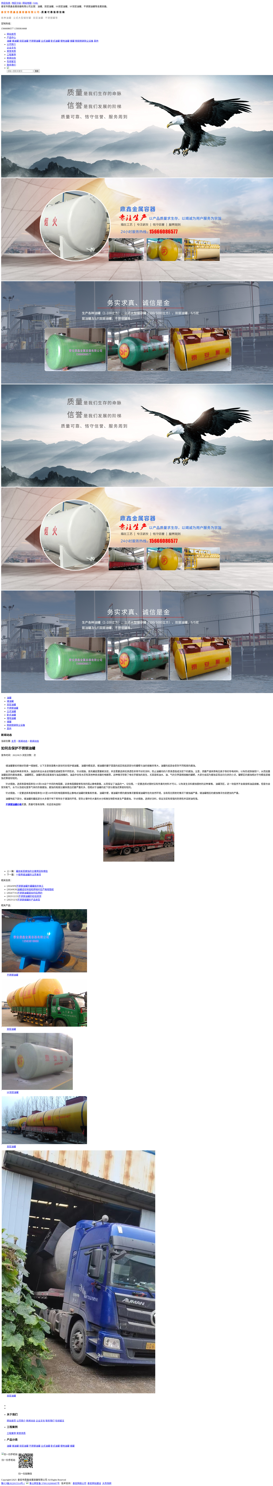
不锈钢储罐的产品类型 (28, 899)
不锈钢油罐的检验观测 (29, 896)
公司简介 (11, 44)
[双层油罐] (44, 1026)
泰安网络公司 (79, 1483)
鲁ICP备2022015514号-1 (13, 1483)
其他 (96, 41)
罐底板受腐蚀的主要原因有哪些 (32, 871)
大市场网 (106, 1483)
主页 (13, 741)
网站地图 (27, 3)
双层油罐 (23, 41)
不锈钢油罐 (34, 41)
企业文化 (11, 48)
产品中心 (11, 37)
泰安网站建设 (94, 1483)
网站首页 (11, 34)
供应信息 (5, 3)
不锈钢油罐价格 (14, 804)
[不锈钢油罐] (44, 971)
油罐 (9, 41)
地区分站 (16, 3)
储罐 (72, 41)
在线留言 (11, 61)
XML (35, 3)
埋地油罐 (64, 41)
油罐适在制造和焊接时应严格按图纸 (35, 889)
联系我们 (11, 65)
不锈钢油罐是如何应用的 (29, 893)
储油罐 (15, 41)
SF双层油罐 (12, 1092)
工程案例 (11, 54)
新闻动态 (11, 58)
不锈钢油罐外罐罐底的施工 (30, 886)
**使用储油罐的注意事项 (28, 874)
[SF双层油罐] (37, 1089)
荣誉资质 (11, 51)
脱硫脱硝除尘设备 (84, 41)
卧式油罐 (55, 41)
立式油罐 (45, 41)
